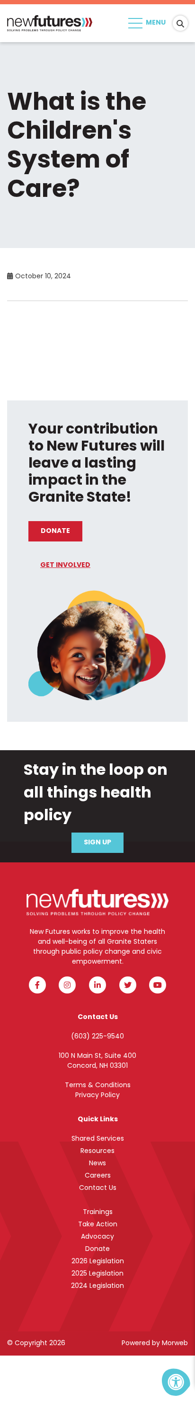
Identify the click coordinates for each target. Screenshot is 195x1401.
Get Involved (65, 565)
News (97, 1163)
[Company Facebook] (37, 984)
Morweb (175, 1343)
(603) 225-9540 (97, 1036)
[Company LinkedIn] (97, 984)
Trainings (98, 1212)
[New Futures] (49, 23)
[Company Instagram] (67, 984)
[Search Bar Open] (180, 23)
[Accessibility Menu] (176, 1382)
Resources (97, 1151)
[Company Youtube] (157, 984)
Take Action (97, 1224)
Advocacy (97, 1237)
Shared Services (97, 1139)
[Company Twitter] (127, 984)
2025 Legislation (97, 1273)
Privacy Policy (97, 1095)
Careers (98, 1175)
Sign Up (97, 842)
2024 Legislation (97, 1286)
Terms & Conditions (98, 1085)
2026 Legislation (97, 1261)
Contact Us (97, 1188)
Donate (55, 531)
